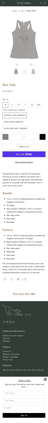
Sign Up (24, 415)
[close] (45, 379)
